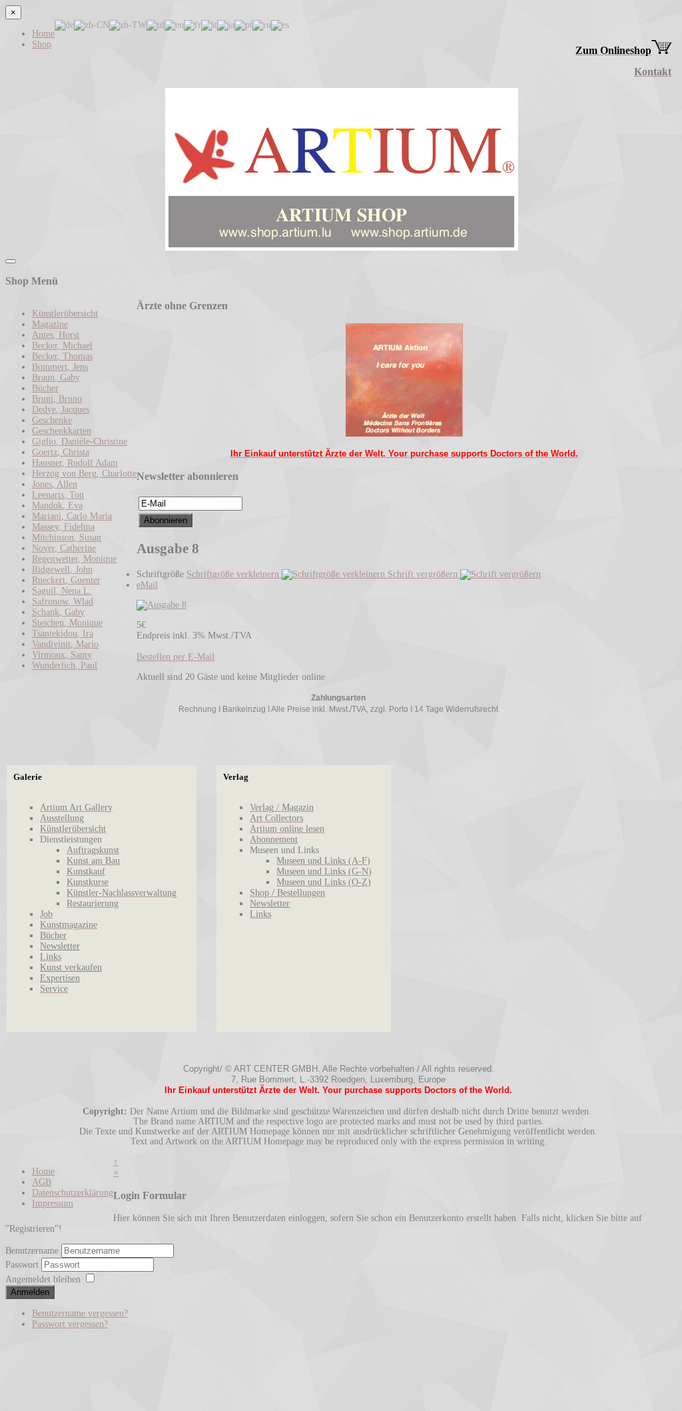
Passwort (23, 1265)
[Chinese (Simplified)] (91, 24)
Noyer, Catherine (64, 548)
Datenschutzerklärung (72, 1193)
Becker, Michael (62, 346)
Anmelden (30, 1292)
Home (43, 34)
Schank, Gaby (58, 612)
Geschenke (52, 420)
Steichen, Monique (67, 623)
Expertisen (60, 978)
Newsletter (60, 946)
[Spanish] (280, 24)
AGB (41, 1182)
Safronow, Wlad (62, 602)
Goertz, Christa (60, 452)
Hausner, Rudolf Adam (75, 463)
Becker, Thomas (62, 356)
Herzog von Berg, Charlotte (84, 474)
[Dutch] (156, 24)
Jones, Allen (54, 484)
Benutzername (32, 1251)
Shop (41, 44)
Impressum (52, 1203)
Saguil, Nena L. (62, 591)
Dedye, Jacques (60, 410)
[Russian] (261, 24)
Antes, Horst (55, 335)
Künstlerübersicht (65, 314)
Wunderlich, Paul (64, 666)
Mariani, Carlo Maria (72, 516)
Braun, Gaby (56, 378)
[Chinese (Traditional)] (128, 24)
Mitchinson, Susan (66, 538)
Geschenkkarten (61, 431)
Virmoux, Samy (62, 655)
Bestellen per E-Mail (175, 657)
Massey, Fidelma (63, 527)
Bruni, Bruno (57, 399)
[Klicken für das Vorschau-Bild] (161, 605)
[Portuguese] (243, 24)
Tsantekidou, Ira (62, 634)
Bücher (45, 388)
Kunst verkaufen (71, 967)
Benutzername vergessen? (80, 1313)
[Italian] (209, 24)
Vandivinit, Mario (65, 644)
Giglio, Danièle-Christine (79, 442)
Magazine (50, 324)
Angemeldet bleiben (43, 1279)
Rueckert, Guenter (66, 580)
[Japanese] (225, 24)
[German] (64, 24)
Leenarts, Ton (58, 495)
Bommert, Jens (60, 367)
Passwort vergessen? (70, 1324)
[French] (192, 24)
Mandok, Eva (57, 506)
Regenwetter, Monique (74, 559)
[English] (174, 24)
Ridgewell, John (62, 570)
